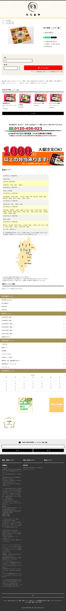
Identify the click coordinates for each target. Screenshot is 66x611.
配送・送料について (23, 600)
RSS (36, 602)
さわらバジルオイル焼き (39, 103)
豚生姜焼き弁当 (6, 103)
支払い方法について (13, 600)
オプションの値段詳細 (36, 71)
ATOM (39, 602)
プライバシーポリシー (56, 600)
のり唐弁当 (20, 104)
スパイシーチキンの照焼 (54, 103)
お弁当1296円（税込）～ (10, 23)
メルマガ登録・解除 (29, 602)
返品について (46, 71)
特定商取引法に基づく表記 (56, 71)
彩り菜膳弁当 (8, 20)
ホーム (3, 20)
